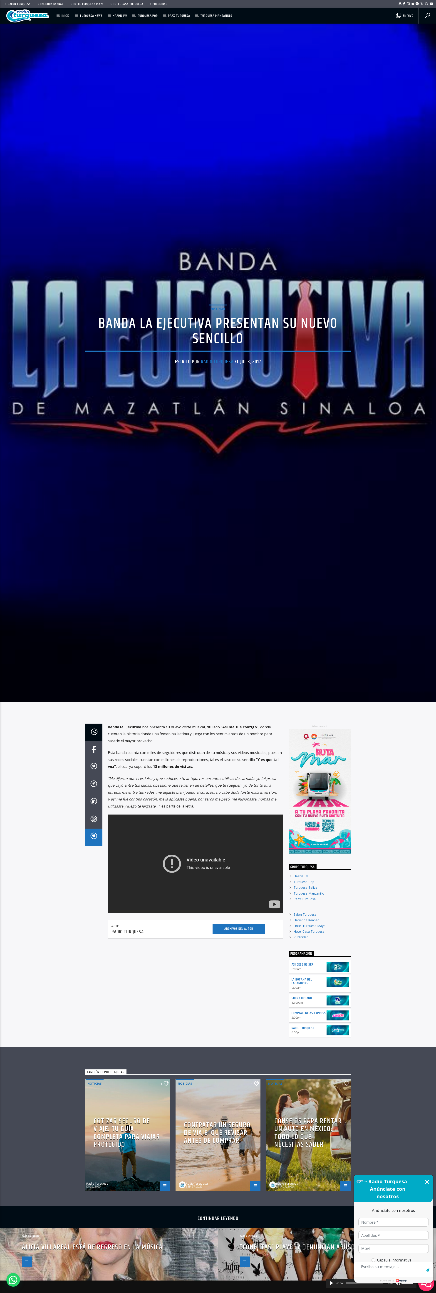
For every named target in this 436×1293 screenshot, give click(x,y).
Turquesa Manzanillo (216, 16)
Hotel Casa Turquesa (128, 4)
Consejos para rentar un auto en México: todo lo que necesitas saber (308, 1178)
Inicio (65, 16)
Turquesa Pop (147, 16)
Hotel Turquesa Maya (88, 4)
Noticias (218, 330)
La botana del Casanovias (302, 1027)
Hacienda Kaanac (52, 4)
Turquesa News (91, 16)
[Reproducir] (331, 1283)
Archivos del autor (238, 975)
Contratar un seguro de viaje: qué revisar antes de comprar (217, 1179)
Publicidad (160, 4)
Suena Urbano (302, 1044)
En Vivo (407, 16)
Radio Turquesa (217, 383)
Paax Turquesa (179, 16)
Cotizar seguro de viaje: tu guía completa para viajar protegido (127, 1178)
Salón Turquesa (19, 4)
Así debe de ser (303, 1010)
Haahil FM (120, 16)
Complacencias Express (309, 1059)
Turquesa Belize (305, 933)
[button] (13, 1280)
